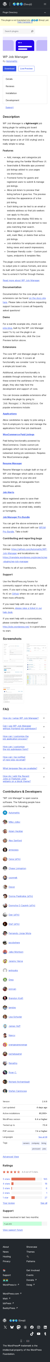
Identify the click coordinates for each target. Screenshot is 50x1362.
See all (44, 1203)
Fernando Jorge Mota (20, 933)
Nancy (12, 1035)
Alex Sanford (15, 840)
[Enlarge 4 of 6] (43, 647)
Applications (10, 413)
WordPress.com (12, 1293)
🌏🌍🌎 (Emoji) (17, 1320)
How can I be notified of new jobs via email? (14, 758)
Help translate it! (25, 22)
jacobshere (14, 942)
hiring (44, 1143)
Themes (30, 1251)
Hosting (7, 1256)
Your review (9, 1203)
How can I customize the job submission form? (15, 748)
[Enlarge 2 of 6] (20, 668)
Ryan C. (13, 1072)
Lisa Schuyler (15, 1016)
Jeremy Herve (16, 961)
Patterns (30, 1261)
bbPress (8, 1303)
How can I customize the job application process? (16, 737)
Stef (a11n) (14, 924)
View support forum (13, 1230)
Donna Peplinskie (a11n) (21, 896)
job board (36, 1149)
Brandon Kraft (16, 998)
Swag (30, 1284)
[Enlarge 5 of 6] (43, 658)
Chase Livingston (17, 868)
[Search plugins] (32, 31)
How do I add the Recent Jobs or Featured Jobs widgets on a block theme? (17, 779)
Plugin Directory (10, 12)
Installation (11, 93)
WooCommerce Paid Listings (18, 434)
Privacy (6, 1261)
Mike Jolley (14, 822)
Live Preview (26, 68)
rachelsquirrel (15, 1054)
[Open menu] (45, 4)
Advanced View (11, 1156)
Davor (12, 887)
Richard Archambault (19, 1081)
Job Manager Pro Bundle (16, 517)
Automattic (11, 61)
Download (9, 68)
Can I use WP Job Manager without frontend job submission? (20, 727)
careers (26, 1143)
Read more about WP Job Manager (21, 280)
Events (29, 1275)
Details (9, 79)
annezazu (13, 849)
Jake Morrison (16, 951)
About (6, 1246)
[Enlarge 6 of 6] (43, 677)
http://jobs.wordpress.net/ (16, 626)
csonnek (13, 877)
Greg (11, 979)
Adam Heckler (16, 831)
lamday (12, 1007)
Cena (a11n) (15, 859)
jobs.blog (7, 328)
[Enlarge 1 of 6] (20, 647)
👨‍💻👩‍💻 (5, 1280)
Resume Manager (12, 463)
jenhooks (13, 970)
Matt (7, 1298)
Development (12, 100)
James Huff (14, 1026)
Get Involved (33, 1270)
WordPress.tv (11, 1284)
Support (10, 107)
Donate (31, 1280)
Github (15, 593)
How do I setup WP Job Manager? (21, 718)
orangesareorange (18, 1044)
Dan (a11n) (14, 914)
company (35, 1143)
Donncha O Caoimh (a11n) (22, 905)
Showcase (31, 1246)
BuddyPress (10, 1308)
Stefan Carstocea (18, 1091)
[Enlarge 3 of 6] (20, 690)
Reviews (10, 86)
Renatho (13, 1063)
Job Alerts (8, 492)
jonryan (12, 989)
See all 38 (42, 1137)
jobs (44, 1149)
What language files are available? (20, 768)
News (6, 1251)
